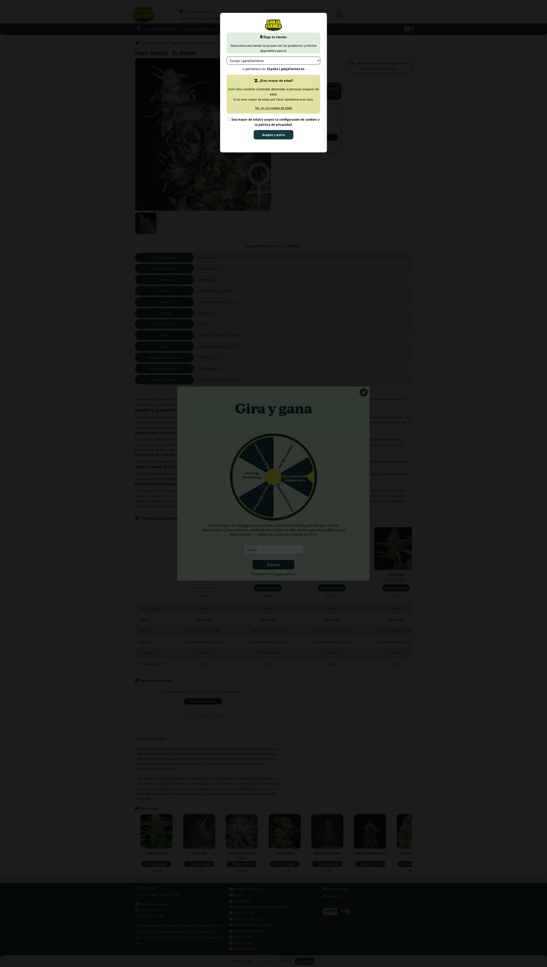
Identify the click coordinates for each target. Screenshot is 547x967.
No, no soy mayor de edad (273, 108)
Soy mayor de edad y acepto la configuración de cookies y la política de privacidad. (275, 122)
